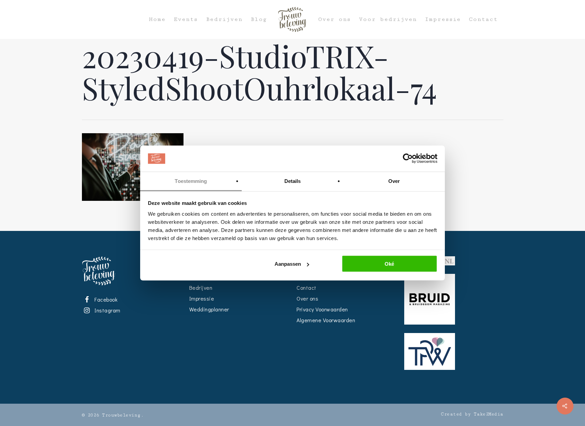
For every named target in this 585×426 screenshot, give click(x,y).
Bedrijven (224, 19)
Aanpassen (288, 264)
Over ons (334, 19)
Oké (389, 264)
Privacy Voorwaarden (322, 309)
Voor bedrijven (388, 19)
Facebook (105, 299)
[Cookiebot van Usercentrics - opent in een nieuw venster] (407, 158)
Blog (259, 19)
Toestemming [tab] (191, 181)
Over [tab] (394, 181)
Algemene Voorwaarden (326, 320)
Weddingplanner (209, 309)
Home (157, 19)
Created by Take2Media (472, 414)
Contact (483, 19)
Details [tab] (292, 181)
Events (186, 19)
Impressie (443, 19)
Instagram (106, 310)
